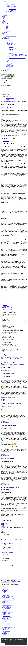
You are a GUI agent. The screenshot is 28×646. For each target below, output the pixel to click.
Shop (4, 39)
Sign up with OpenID (5, 583)
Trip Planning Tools (18, 539)
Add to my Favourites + (8, 543)
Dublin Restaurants (7, 602)
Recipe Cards (9, 40)
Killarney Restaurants (8, 612)
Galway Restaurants (7, 609)
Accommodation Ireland (8, 598)
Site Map (5, 590)
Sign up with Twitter (15, 581)
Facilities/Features (7, 306)
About (4, 1)
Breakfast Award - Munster (16, 357)
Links (4, 591)
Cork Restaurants (7, 607)
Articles (5, 32)
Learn (4, 21)
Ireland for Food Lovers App (15, 51)
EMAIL (2, 524)
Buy (4, 20)
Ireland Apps (9, 45)
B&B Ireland (6, 597)
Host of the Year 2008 (14, 358)
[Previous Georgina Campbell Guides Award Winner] (23, 134)
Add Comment (10, 107)
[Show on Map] (2, 538)
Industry (8, 99)
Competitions (6, 38)
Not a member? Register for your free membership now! (13, 579)
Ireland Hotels (6, 595)
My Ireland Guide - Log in (9, 627)
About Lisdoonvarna (9, 539)
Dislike (2, 116)
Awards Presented (12, 9)
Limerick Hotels (6, 616)
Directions (3, 539)
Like (5, 116)
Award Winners (10, 7)
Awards (5, 15)
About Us (8, 2)
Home (2, 101)
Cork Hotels (5, 606)
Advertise (5, 592)
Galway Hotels (6, 608)
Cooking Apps (9, 53)
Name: (4, 544)
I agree (3, 644)
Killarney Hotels (6, 611)
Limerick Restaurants (7, 617)
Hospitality (5, 554)
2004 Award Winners (5, 357)
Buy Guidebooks (9, 42)
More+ (4, 59)
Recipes (5, 34)
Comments (5, 560)
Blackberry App (12, 48)
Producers (5, 22)
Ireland (22, 163)
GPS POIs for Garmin (10, 44)
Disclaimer (5, 586)
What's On (8, 64)
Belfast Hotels (6, 603)
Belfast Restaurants (7, 605)
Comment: (5, 546)
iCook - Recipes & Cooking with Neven (17, 54)
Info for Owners (10, 11)
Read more (3, 399)
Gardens (8, 60)
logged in (8, 577)
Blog (4, 33)
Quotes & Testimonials (11, 6)
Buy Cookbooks (9, 43)
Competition (6, 635)
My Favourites (6, 628)
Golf (7, 61)
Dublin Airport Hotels (8, 600)
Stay (4, 18)
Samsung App (12, 49)
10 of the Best (6, 23)
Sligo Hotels (6, 618)
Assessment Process (10, 4)
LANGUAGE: (4, 70)
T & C (4, 588)
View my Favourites (7, 548)
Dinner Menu (6, 141)
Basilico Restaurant (7, 458)
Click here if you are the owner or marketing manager (12, 364)
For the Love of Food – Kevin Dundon (17, 58)
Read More (3, 302)
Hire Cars (5, 633)
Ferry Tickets (6, 634)
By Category (6, 558)
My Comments (6, 631)
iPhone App (11, 47)
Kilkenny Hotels (6, 613)
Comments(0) (3, 107)
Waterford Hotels (7, 619)
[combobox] (8, 69)
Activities (5, 305)
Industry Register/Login (14, 14)
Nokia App (11, 50)
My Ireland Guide (10, 98)
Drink (4, 17)
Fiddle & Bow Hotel (8, 373)
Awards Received (12, 10)
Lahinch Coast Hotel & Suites (11, 403)
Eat (4, 16)
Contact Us (8, 5)
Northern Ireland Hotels (8, 596)
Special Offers (6, 37)
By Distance (6, 557)
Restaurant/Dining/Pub (8, 307)
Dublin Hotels (6, 601)
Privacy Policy (6, 589)
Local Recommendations (8, 552)
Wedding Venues (9, 66)
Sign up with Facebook (5, 581)
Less (2, 301)
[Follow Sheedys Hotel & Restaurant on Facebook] (1, 526)
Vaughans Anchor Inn (8, 425)
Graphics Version (4, 91)
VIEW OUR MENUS (8, 138)
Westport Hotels (6, 620)
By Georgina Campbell (11, 36)
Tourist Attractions (10, 65)
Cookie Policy (8, 641)
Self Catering (9, 63)
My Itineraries (6, 629)
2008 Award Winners (5, 358)
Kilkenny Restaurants (8, 614)
